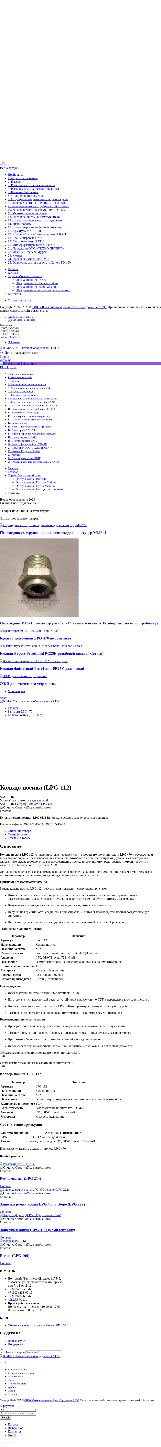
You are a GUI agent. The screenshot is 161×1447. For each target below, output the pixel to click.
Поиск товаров (15, 352)
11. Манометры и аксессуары (27, 213)
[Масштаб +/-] (1, 1442)
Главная (13, 269)
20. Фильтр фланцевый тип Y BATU (32, 245)
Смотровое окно (17, 1383)
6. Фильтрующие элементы (26, 195)
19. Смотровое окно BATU (26, 241)
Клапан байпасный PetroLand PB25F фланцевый (42, 668)
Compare (5, 1186)
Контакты (14, 293)
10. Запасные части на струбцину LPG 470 (36, 209)
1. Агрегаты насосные (23, 178)
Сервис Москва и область (25, 276)
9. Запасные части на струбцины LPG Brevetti (38, 206)
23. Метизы (15, 255)
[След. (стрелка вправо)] (5, 1446)
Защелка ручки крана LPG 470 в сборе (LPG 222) (42, 1204)
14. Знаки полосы (19, 223)
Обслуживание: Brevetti (31, 279)
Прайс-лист (15, 174)
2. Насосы (14, 181)
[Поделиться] (9, 1442)
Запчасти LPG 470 (20, 711)
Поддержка (15, 1344)
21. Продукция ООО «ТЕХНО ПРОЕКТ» (36, 248)
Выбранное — (30, 319)
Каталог (13, 272)
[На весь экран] (5, 1442)
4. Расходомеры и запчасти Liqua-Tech (33, 188)
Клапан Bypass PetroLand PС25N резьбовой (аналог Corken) (51, 653)
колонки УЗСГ (16, 1376)
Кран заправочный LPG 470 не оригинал (35, 638)
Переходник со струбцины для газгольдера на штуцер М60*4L (53, 533)
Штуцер (12, 1394)
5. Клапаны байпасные (23, 192)
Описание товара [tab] (19, 831)
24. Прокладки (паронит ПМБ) (28, 259)
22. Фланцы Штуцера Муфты (27, 252)
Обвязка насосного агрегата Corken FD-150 (37, 1325)
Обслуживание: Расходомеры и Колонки (43, 290)
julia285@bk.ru (12, 337)
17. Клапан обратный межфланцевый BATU (37, 234)
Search (6, 1417)
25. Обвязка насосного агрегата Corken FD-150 (39, 262)
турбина (12, 1387)
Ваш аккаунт (16, 1340)
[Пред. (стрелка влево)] (1, 1446)
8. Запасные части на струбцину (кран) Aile (37, 202)
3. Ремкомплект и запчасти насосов (31, 185)
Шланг (11, 1390)
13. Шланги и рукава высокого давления (35, 220)
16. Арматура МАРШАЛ (24, 231)
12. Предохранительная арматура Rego (34, 216)
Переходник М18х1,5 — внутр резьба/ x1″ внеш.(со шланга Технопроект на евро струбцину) (79, 623)
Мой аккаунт (14, 342)
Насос (11, 1380)
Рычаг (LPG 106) (14, 1256)
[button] (25, 807)
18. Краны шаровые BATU (26, 238)
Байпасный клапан (18, 1369)
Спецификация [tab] (18, 834)
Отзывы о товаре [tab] (19, 838)
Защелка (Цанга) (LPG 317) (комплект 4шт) (37, 1230)
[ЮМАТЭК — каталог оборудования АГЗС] (11, 164)
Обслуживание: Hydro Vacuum (36, 286)
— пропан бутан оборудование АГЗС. (69, 307)
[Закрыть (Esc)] (13, 1442)
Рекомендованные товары (20, 317)
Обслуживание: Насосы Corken (37, 283)
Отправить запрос (20, 300)
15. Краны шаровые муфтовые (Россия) (34, 227)
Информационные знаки (21, 1373)
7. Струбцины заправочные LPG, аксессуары (38, 199)
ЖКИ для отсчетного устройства (28, 684)
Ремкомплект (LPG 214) (20, 1178)
